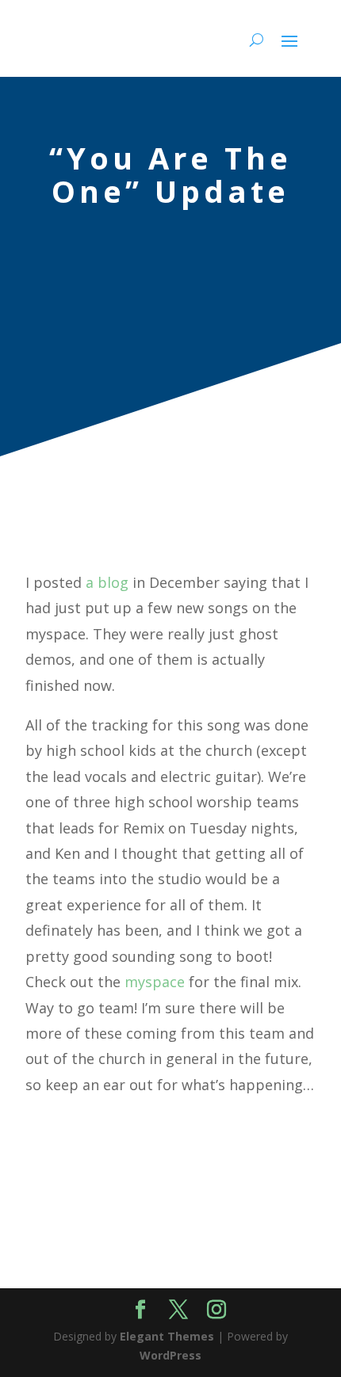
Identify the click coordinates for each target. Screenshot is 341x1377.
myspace (155, 981)
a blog (107, 582)
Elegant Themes (167, 1336)
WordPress (170, 1355)
